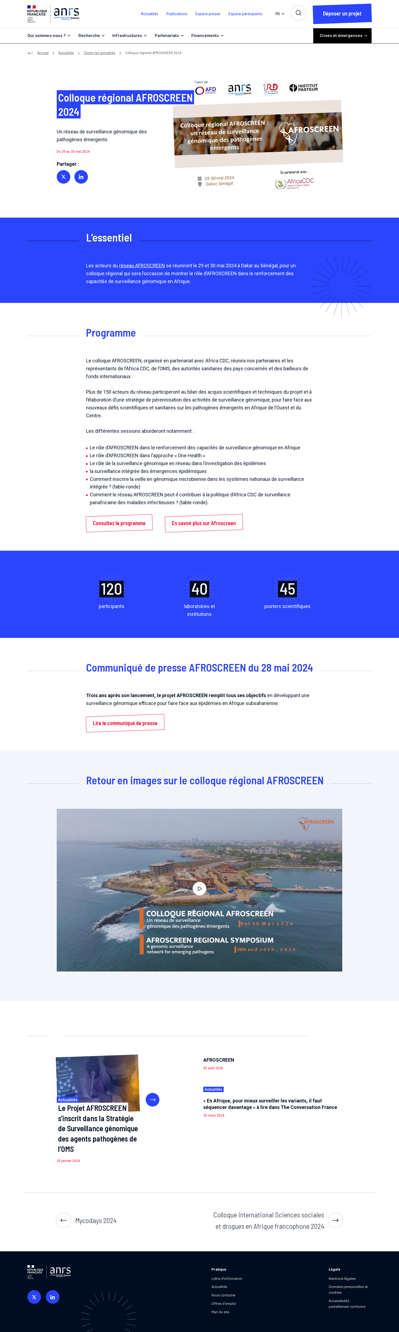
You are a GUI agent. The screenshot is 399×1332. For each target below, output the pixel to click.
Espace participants (245, 14)
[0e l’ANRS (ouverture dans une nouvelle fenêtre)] (34, 1297)
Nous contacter (223, 1295)
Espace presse (207, 14)
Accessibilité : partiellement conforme (347, 1304)
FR (278, 14)
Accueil (43, 53)
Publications (176, 14)
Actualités (149, 14)
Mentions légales (342, 1279)
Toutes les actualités (99, 53)
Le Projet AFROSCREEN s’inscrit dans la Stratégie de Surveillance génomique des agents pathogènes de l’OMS (98, 1128)
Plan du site (220, 1312)
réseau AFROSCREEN (142, 265)
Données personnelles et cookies (348, 1290)
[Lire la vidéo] (199, 890)
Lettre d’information (226, 1279)
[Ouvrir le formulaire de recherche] (298, 13)
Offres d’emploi (223, 1304)
